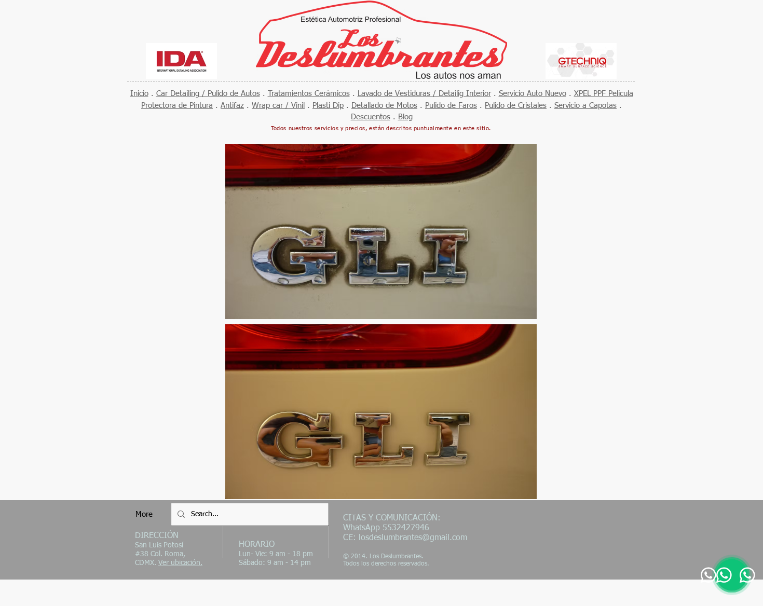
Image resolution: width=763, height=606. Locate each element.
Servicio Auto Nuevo (532, 94)
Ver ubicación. (180, 563)
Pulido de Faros (451, 105)
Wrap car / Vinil (278, 105)
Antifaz (232, 105)
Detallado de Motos (384, 105)
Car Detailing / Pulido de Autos (208, 94)
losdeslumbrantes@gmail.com (413, 538)
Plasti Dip (328, 105)
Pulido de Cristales (516, 105)
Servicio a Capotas (585, 105)
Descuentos (370, 117)
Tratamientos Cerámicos (309, 94)
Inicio (139, 94)
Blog (405, 117)
